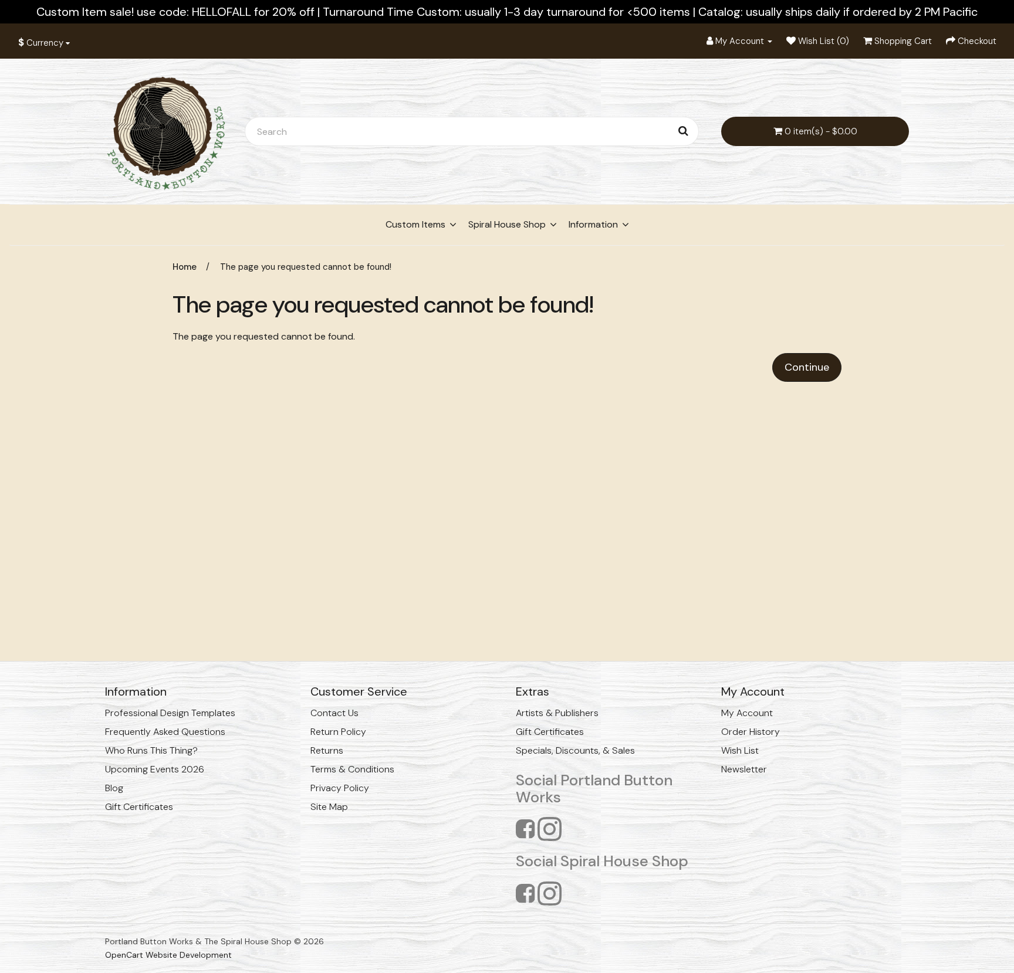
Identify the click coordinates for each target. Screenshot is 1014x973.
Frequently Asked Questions (165, 731)
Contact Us (334, 713)
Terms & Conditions (352, 769)
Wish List (740, 750)
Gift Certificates (139, 807)
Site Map (329, 807)
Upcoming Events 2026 (154, 769)
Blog (114, 788)
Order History (750, 731)
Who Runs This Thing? (151, 750)
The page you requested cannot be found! (305, 267)
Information (593, 224)
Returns (326, 750)
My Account (747, 713)
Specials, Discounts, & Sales (575, 750)
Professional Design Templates (170, 713)
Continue (807, 367)
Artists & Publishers (557, 713)
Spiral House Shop (507, 224)
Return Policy (338, 731)
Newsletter (744, 769)
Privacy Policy (339, 788)
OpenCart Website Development (168, 955)
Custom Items (415, 224)
